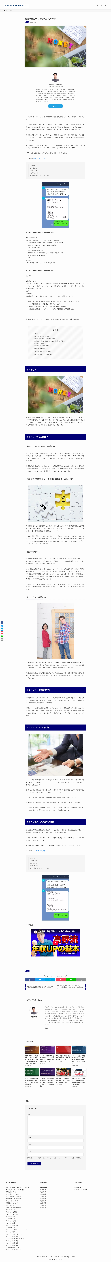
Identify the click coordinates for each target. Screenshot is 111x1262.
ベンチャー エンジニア (13, 1214)
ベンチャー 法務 (11, 1218)
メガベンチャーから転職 (13, 1207)
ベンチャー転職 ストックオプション (17, 1238)
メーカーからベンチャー (13, 1201)
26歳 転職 (43, 1198)
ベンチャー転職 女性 (12, 1236)
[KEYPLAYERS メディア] (16, 6)
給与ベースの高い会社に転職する (46, 338)
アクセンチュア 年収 (80, 1189)
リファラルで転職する (43, 345)
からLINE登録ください (40, 158)
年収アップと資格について (42, 348)
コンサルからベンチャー (13, 1196)
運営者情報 (72, 1256)
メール (29, 1144)
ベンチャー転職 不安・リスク (15, 1234)
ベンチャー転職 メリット (13, 1250)
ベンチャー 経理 (11, 1221)
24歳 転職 (43, 1194)
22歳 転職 (43, 1189)
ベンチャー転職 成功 (12, 1241)
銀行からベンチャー (12, 1209)
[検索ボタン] (105, 5)
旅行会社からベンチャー (13, 1198)
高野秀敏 (34, 1017)
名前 (29, 1137)
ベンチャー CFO (11, 1227)
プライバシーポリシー (41, 1256)
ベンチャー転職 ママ (12, 1232)
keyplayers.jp (55, 106)
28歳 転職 (43, 1203)
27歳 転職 (43, 1201)
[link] (46, 1028)
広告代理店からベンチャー (14, 1194)
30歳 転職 (43, 1207)
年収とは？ (37, 333)
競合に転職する (41, 343)
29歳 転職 (43, 1205)
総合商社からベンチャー (13, 1203)
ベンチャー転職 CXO (12, 1247)
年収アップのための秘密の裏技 (43, 354)
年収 (28, 22)
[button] (30, 979)
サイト (29, 1151)
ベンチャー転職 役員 (12, 1243)
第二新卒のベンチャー (12, 1192)
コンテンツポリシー (54, 1256)
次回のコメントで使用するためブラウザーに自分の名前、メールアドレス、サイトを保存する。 (55, 1158)
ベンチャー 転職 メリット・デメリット (18, 1229)
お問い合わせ (64, 1256)
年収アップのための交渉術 (42, 351)
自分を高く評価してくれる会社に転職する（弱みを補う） (53, 341)
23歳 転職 (43, 1192)
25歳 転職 (43, 1196)
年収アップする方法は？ (41, 336)
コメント (30, 1114)
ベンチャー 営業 (11, 1216)
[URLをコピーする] (81, 979)
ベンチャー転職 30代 (12, 1245)
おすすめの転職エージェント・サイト (17, 1187)
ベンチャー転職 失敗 (12, 1225)
